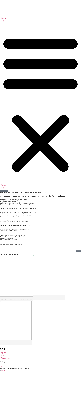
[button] (40, 103)
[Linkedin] (4, 349)
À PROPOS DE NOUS (3, 18)
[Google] (1, 349)
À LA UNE (2, 20)
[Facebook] (2, 349)
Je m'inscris (2, 366)
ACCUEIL (2, 17)
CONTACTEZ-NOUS (3, 21)
